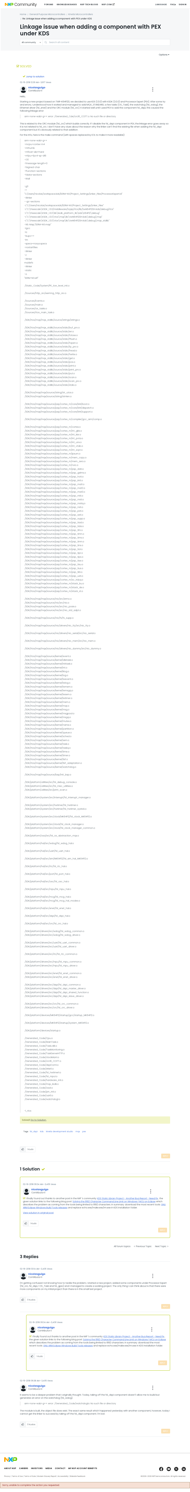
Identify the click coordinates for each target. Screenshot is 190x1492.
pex (84, 1131)
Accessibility (63, 1476)
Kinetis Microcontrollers (80, 14)
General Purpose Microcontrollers (47, 14)
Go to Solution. (38, 1120)
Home (23, 14)
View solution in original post (38, 1212)
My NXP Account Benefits (82, 1468)
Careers (23, 1468)
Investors (37, 1468)
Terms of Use (17, 1476)
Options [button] (163, 54)
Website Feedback (77, 1476)
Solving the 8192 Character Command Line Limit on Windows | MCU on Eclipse (114, 1201)
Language (161, 4)
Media (48, 1468)
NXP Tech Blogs (89, 4)
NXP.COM (107, 4)
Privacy (7, 1476)
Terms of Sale (30, 1476)
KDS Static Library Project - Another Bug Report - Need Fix (127, 1198)
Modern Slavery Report (46, 1476)
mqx (78, 1131)
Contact (60, 1468)
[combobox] (106, 42)
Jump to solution (35, 76)
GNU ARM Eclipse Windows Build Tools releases (68, 1345)
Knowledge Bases (67, 4)
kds (42, 1131)
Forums (48, 4)
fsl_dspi (34, 1131)
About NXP (10, 1468)
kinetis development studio (59, 1131)
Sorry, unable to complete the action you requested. (31, 1485)
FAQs (173, 4)
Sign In (183, 4)
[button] (152, 89)
